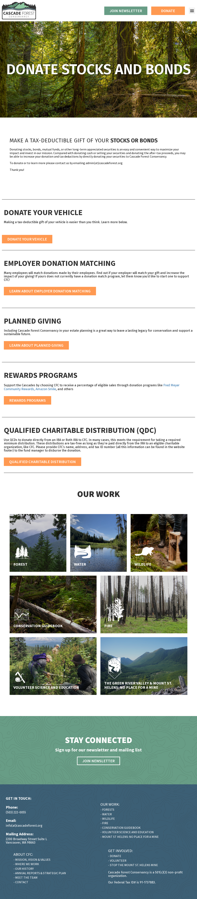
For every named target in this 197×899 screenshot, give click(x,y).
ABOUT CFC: (23, 854)
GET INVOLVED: (120, 850)
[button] (192, 11)
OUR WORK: (109, 804)
